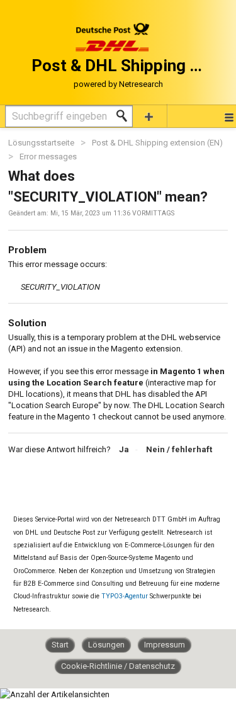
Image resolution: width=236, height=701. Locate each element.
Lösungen (106, 644)
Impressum (164, 644)
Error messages (48, 156)
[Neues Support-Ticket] (149, 115)
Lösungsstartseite (42, 142)
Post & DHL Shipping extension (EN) (157, 142)
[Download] (95, 343)
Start (60, 644)
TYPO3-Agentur (124, 596)
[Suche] (125, 116)
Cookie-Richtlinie (92, 666)
